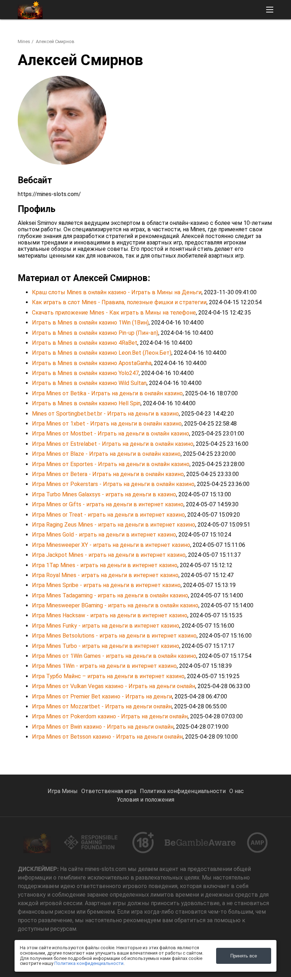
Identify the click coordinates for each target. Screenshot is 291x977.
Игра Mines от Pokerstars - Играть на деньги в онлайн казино (113, 484)
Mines (24, 41)
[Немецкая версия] (210, 34)
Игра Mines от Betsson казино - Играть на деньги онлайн (107, 736)
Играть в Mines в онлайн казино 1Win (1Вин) (90, 322)
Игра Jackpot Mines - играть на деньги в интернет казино (109, 554)
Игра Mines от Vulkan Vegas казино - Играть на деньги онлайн (113, 686)
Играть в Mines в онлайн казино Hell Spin (86, 403)
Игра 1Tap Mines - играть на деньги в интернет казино (104, 565)
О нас (236, 791)
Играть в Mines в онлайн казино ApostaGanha (92, 363)
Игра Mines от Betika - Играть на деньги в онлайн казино (107, 393)
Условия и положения (145, 799)
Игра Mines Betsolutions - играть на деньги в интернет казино (114, 635)
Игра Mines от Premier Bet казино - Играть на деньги (102, 696)
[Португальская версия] (247, 34)
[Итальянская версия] (192, 34)
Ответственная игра (108, 791)
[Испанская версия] (229, 34)
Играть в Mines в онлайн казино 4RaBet (84, 342)
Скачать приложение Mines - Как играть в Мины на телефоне (114, 312)
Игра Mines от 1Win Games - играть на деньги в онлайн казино (114, 656)
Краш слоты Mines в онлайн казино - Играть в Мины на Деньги (117, 292)
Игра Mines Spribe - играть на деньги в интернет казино (106, 585)
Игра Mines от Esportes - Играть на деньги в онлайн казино (111, 464)
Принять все (243, 955)
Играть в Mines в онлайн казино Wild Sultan (89, 383)
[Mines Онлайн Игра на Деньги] (30, 9)
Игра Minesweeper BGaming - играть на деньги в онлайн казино (115, 605)
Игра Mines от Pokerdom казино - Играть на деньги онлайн (110, 716)
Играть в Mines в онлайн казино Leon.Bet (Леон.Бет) (101, 352)
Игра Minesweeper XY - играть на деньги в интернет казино (111, 545)
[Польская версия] (266, 34)
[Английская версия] (155, 34)
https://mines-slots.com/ (49, 194)
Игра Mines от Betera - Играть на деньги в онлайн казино (108, 474)
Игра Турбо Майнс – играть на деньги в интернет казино (108, 676)
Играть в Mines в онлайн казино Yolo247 (85, 373)
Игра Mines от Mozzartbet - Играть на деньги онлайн (102, 706)
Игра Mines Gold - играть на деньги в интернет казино (104, 534)
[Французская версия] (174, 34)
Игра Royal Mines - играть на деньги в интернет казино (105, 575)
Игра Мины (63, 791)
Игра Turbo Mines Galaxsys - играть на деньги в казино (104, 494)
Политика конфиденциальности (183, 791)
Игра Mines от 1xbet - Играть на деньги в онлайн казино (107, 423)
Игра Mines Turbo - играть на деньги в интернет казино (105, 646)
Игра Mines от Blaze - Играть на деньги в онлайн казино (106, 453)
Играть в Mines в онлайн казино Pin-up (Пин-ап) (95, 332)
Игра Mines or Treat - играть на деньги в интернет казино (108, 514)
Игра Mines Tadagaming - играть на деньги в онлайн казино (110, 595)
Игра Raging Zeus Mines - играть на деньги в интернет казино (113, 524)
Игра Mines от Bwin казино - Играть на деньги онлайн (103, 726)
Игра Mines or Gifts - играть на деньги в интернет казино (107, 504)
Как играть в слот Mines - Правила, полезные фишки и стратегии (119, 302)
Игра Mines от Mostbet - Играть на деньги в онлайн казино (110, 433)
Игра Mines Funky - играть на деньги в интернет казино (105, 625)
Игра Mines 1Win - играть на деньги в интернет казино (104, 665)
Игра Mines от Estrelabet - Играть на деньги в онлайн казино (112, 443)
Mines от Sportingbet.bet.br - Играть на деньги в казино (105, 413)
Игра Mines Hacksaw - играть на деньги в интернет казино (109, 615)
